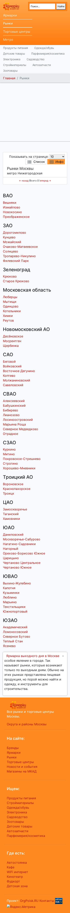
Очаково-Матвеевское (20, 247)
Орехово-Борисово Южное (24, 553)
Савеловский (13, 385)
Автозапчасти (41, 65)
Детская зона (17, 886)
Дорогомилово (14, 232)
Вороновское (13, 484)
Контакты (46, 901)
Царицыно (11, 558)
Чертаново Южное (17, 567)
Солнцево (10, 251)
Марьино (10, 602)
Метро (8, 39)
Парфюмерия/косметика (48, 53)
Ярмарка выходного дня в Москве (32, 656)
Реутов (8, 320)
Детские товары (14, 53)
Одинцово (10, 306)
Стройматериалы (14, 65)
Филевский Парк (16, 261)
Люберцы (10, 297)
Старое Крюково (16, 281)
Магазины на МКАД (22, 771)
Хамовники (11, 519)
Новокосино (12, 212)
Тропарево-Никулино (19, 256)
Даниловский (13, 534)
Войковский (12, 366)
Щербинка (11, 346)
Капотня (9, 588)
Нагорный (10, 549)
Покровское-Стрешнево (22, 459)
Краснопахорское (16, 489)
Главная (9, 78)
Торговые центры (16, 31)
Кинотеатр (15, 877)
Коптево (9, 376)
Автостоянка (17, 862)
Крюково (10, 276)
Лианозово (11, 415)
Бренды (13, 748)
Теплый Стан (13, 641)
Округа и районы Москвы (26, 724)
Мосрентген (12, 341)
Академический (15, 627)
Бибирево (10, 410)
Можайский (12, 242)
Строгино (10, 463)
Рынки (8, 23)
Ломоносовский (15, 632)
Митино (9, 454)
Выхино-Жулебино (17, 583)
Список (39, 162)
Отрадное (10, 434)
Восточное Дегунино (19, 371)
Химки (8, 316)
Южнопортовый (15, 611)
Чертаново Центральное (21, 563)
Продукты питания (15, 48)
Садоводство (35, 59)
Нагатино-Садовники (19, 544)
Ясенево (9, 646)
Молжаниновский (16, 380)
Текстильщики (14, 607)
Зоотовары (10, 70)
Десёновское (13, 336)
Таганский (11, 514)
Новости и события (22, 767)
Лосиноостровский (18, 420)
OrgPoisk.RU (29, 901)
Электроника (11, 59)
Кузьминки (11, 593)
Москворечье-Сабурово (21, 539)
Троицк (8, 493)
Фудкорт (13, 881)
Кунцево (9, 237)
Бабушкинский (14, 405)
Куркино (9, 449)
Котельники (12, 311)
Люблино (10, 597)
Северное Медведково (20, 429)
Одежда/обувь (44, 48)
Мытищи (9, 302)
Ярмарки (10, 15)
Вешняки (9, 203)
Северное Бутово (16, 636)
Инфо (59, 162)
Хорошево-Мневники (19, 468)
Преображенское (16, 217)
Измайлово (11, 207)
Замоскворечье (15, 509)
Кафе (10, 867)
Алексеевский (14, 401)
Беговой (9, 361)
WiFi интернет (17, 872)
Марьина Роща (14, 424)
